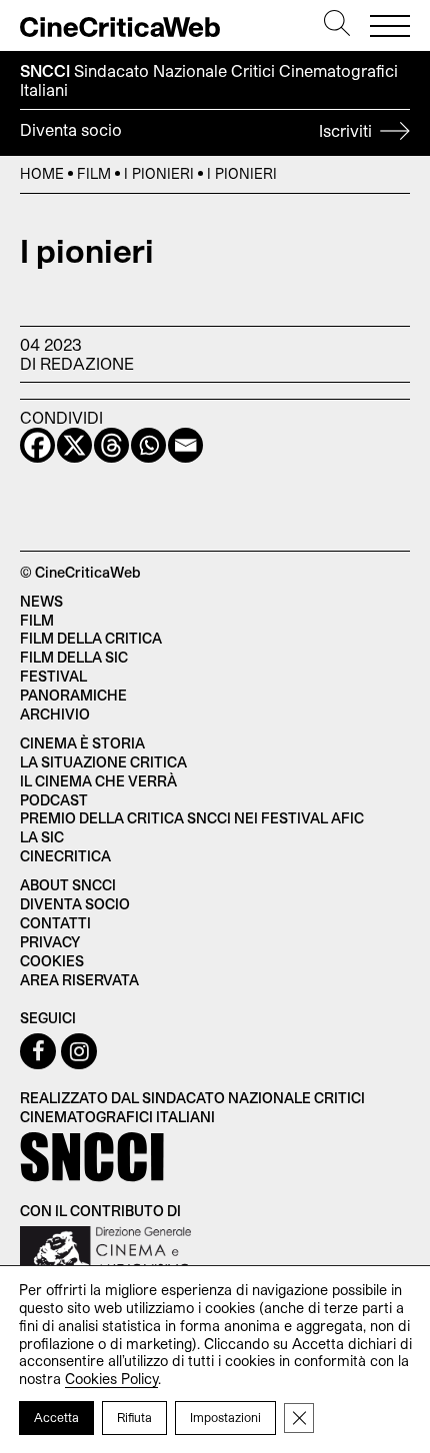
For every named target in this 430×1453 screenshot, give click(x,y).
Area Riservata (79, 979)
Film (94, 173)
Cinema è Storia (82, 742)
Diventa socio (198, 130)
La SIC (42, 836)
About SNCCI (68, 884)
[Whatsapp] (148, 445)
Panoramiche (73, 695)
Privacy (50, 941)
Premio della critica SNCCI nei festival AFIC (192, 817)
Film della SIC (74, 657)
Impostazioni (225, 1417)
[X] (74, 445)
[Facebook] (37, 445)
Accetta (56, 1417)
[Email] (185, 445)
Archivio (55, 714)
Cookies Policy (111, 1378)
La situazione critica (103, 761)
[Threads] (111, 445)
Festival (53, 676)
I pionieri (159, 173)
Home (42, 173)
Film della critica (91, 638)
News (41, 601)
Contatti (55, 922)
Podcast (54, 799)
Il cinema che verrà (98, 780)
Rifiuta (134, 1417)
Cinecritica (65, 855)
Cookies (52, 960)
